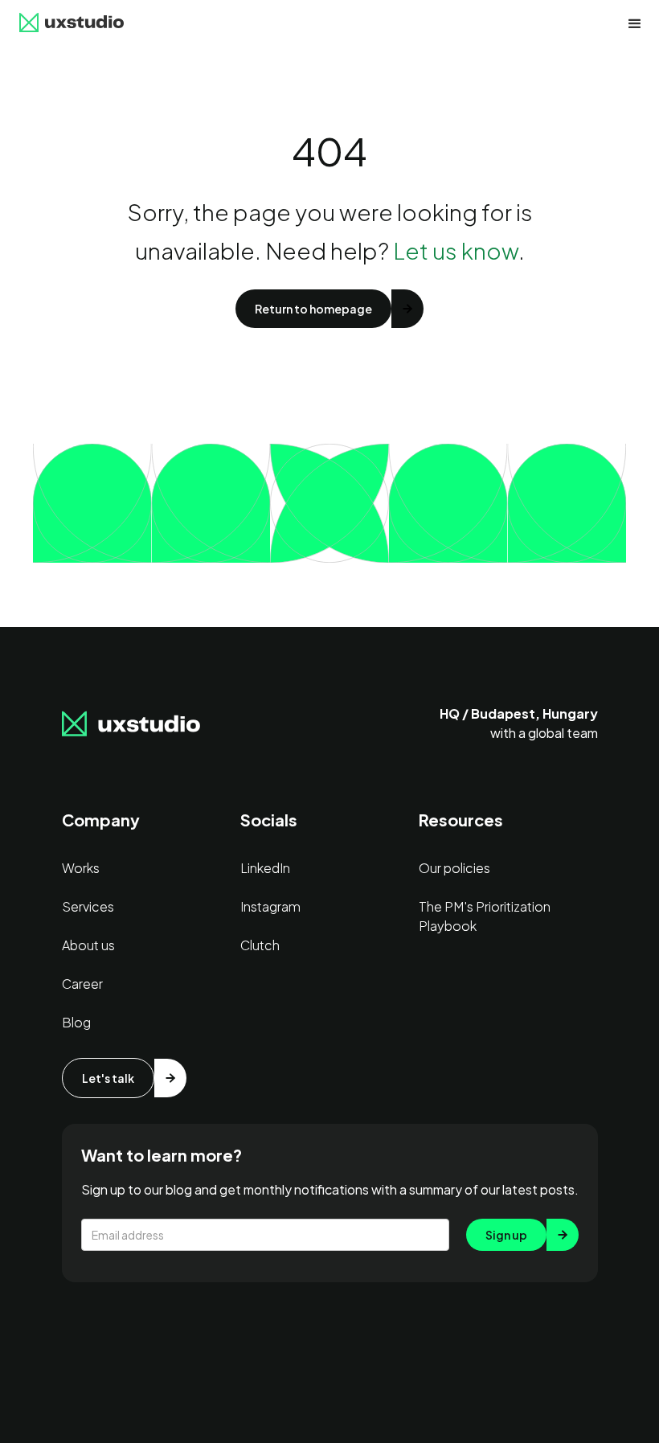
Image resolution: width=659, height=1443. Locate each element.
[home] (71, 24)
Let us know (455, 250)
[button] (635, 24)
